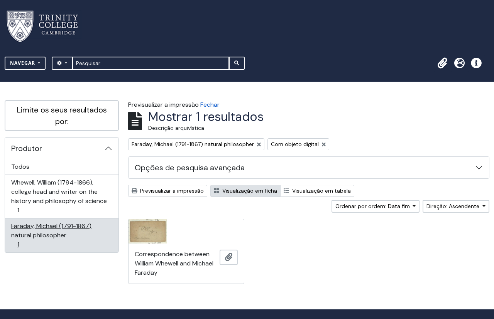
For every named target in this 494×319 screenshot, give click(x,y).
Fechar (210, 105)
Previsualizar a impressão (171, 190)
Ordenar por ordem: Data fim (373, 206)
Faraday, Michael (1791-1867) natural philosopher (51, 235)
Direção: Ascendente (453, 206)
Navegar (23, 63)
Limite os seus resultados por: (62, 115)
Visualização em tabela (321, 190)
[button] (442, 63)
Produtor (26, 148)
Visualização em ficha (249, 190)
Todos (20, 167)
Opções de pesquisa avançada (190, 168)
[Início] (47, 26)
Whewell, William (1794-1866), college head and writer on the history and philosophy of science (59, 196)
